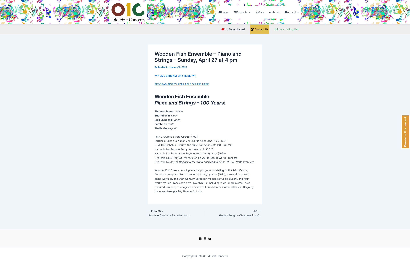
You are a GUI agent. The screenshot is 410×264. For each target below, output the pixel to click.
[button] (248, 12)
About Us (293, 12)
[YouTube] (209, 238)
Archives (274, 12)
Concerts (241, 12)
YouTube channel (234, 29)
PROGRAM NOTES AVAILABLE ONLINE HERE (182, 84)
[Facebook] (200, 238)
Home (224, 12)
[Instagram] (205, 238)
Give (261, 12)
